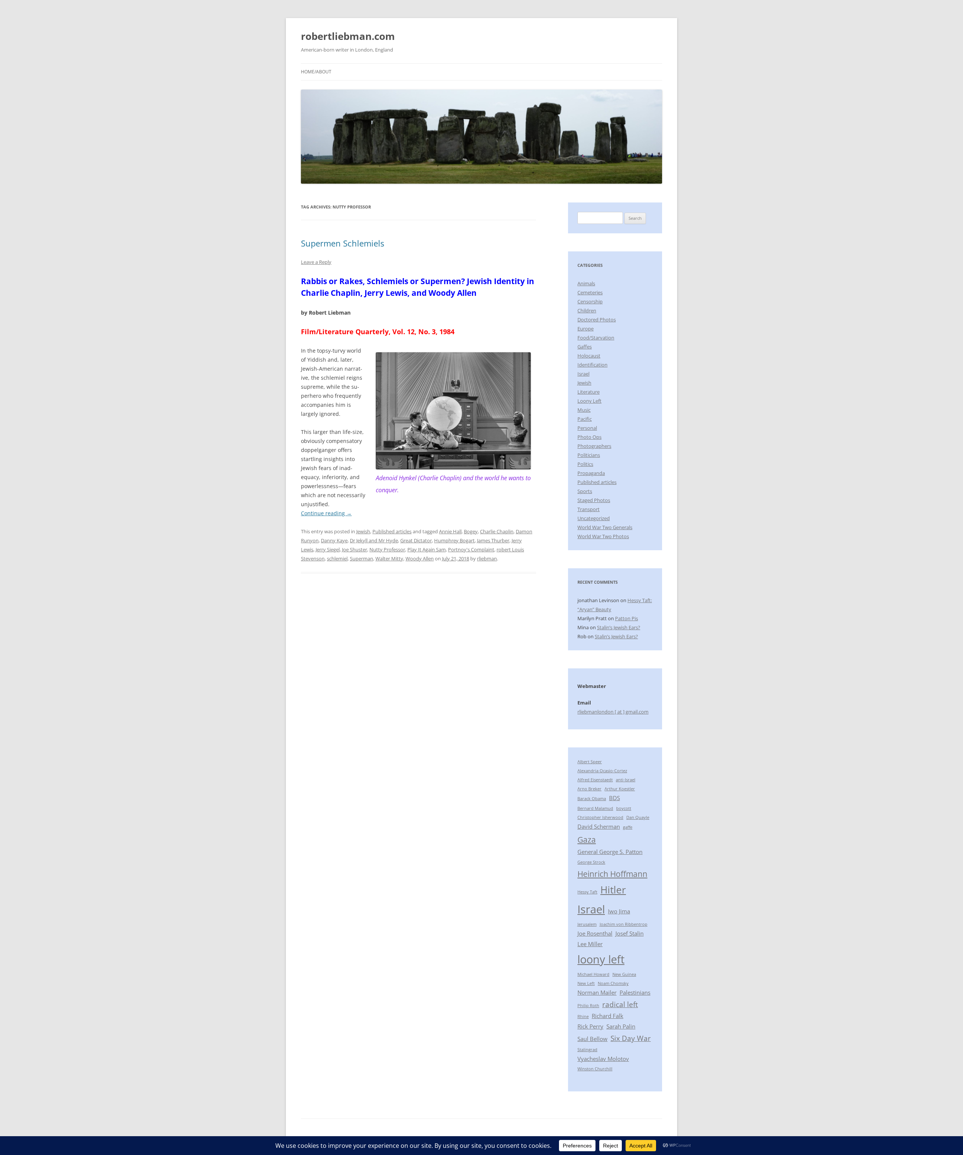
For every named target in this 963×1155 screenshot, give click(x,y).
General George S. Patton (610, 851)
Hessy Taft (587, 892)
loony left (600, 959)
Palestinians (635, 992)
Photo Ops (589, 437)
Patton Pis (626, 618)
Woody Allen (420, 558)
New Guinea (624, 974)
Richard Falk (607, 1016)
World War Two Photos (603, 536)
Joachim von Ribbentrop (623, 924)
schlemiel (337, 558)
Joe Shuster (354, 549)
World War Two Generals (604, 527)
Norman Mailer (597, 992)
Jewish (363, 531)
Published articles (392, 531)
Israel (583, 373)
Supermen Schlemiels (342, 243)
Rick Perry (590, 1026)
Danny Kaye (334, 540)
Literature (588, 391)
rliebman (487, 558)
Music (584, 409)
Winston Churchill (594, 1068)
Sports (584, 491)
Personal (587, 428)
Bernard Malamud (595, 808)
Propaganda (591, 473)
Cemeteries (590, 292)
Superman (361, 558)
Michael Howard (593, 974)
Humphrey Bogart (454, 540)
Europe (585, 328)
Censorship (590, 301)
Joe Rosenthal (594, 933)
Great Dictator (416, 540)
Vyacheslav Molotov (603, 1058)
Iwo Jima (619, 911)
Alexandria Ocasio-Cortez (602, 770)
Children (586, 310)
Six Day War (631, 1038)
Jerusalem (587, 924)
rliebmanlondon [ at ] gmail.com (613, 711)
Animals (586, 283)
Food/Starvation (595, 337)
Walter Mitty (389, 558)
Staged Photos (593, 500)
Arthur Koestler (620, 788)
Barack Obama (591, 798)
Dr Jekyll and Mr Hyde (374, 540)
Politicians (588, 455)
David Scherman (598, 826)
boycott (623, 808)
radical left (620, 1004)
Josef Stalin (629, 933)
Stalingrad (587, 1049)
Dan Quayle (637, 817)
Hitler (613, 889)
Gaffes (584, 346)
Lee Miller (590, 944)
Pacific (584, 418)
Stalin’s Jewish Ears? (618, 627)
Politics (585, 464)
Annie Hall (450, 531)
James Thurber (493, 540)
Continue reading (326, 513)
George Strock (591, 862)
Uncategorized (593, 518)
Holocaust (588, 355)
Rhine (583, 1016)
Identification (592, 364)
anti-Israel (625, 779)
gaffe (627, 827)
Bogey (471, 531)
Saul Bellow (592, 1038)
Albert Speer (589, 761)
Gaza (586, 839)
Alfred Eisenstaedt (595, 779)
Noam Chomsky (613, 983)
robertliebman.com (348, 36)
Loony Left (589, 400)
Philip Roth (588, 1005)
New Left (586, 983)
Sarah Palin (620, 1026)
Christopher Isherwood (600, 817)
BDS (614, 798)
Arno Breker (589, 788)
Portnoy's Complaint (471, 549)
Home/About (316, 71)
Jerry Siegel (328, 549)
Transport (588, 509)
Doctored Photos (596, 319)
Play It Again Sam (426, 549)
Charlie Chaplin (496, 531)
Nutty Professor (387, 549)
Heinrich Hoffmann (612, 873)
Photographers (594, 446)
